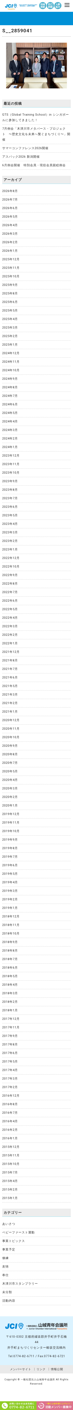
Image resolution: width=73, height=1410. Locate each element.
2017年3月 (10, 1078)
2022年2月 (10, 635)
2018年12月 (11, 916)
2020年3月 (10, 788)
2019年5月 (10, 874)
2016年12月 (11, 1095)
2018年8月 (10, 950)
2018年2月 (10, 1002)
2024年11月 (11, 362)
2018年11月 (11, 925)
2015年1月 (10, 1198)
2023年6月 (10, 507)
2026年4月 (10, 225)
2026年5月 (10, 216)
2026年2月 (10, 242)
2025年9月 (10, 285)
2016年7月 (10, 1113)
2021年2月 (10, 703)
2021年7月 (10, 669)
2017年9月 (10, 1036)
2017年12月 (11, 1019)
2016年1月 (10, 1138)
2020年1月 (10, 805)
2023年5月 (10, 515)
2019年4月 (10, 882)
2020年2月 (10, 797)
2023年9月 (10, 481)
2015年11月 (11, 1155)
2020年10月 (11, 737)
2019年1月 (10, 908)
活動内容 (8, 1301)
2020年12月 (11, 720)
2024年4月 (10, 421)
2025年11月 (11, 268)
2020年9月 (10, 746)
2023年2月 (10, 541)
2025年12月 (11, 259)
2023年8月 (10, 490)
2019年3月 (10, 891)
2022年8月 (10, 583)
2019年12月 (11, 814)
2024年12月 (11, 353)
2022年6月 (10, 600)
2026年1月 (10, 251)
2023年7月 (10, 498)
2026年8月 (10, 191)
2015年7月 (10, 1172)
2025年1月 (10, 344)
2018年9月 (10, 942)
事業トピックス (13, 1241)
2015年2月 (10, 1189)
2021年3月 (10, 694)
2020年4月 (10, 780)
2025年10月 (11, 276)
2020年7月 (10, 763)
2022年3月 (10, 626)
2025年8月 (10, 293)
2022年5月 (10, 609)
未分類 (7, 1292)
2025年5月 (10, 310)
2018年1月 (10, 1010)
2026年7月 (10, 199)
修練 (5, 1258)
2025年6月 (10, 302)
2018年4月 (10, 985)
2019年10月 (11, 831)
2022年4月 (10, 618)
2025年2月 (10, 336)
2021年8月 (10, 660)
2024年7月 (10, 396)
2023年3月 (10, 532)
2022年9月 (10, 575)
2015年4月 (10, 1181)
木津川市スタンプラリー (20, 1283)
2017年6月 (10, 1053)
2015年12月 (11, 1147)
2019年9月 (10, 839)
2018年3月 (10, 993)
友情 (5, 1266)
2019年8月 (10, 848)
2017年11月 (11, 1027)
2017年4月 (10, 1070)
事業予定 (8, 1249)
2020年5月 (10, 771)
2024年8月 (10, 387)
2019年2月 (10, 899)
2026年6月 (10, 208)
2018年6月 (10, 967)
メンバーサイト (20, 1369)
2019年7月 (10, 857)
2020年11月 (11, 729)
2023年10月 (11, 472)
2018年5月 (10, 976)
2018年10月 (11, 933)
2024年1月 (10, 447)
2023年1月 (10, 549)
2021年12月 (11, 652)
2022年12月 (11, 558)
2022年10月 (11, 566)
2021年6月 (10, 677)
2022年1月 (10, 643)
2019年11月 (11, 822)
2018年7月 (10, 959)
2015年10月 (11, 1164)
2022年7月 (10, 592)
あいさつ (8, 1224)
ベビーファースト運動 (18, 1232)
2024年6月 (10, 404)
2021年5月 (10, 686)
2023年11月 (11, 464)
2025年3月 (10, 327)
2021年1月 (10, 711)
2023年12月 (11, 455)
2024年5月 (10, 413)
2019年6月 (10, 865)
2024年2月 (10, 438)
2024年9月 (10, 379)
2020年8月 (10, 754)
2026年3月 (10, 234)
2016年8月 (10, 1104)
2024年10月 (11, 370)
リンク (41, 1369)
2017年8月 (10, 1044)
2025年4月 (10, 319)
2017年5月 (10, 1061)
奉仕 (5, 1275)
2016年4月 (10, 1121)
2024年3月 (10, 430)
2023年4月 (10, 524)
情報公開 (57, 1369)
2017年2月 (10, 1087)
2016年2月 (10, 1130)
